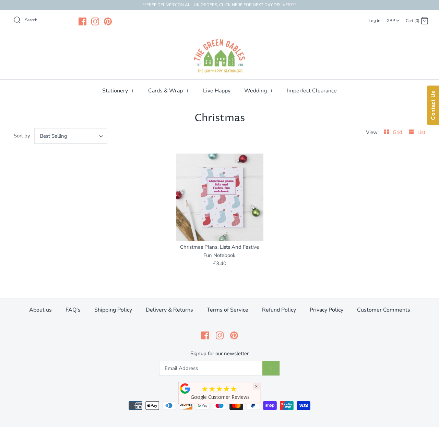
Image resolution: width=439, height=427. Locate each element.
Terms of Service (227, 310)
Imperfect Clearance (312, 90)
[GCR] (185, 388)
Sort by (22, 135)
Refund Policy (279, 310)
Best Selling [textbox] (53, 136)
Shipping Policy (113, 310)
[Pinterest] (108, 21)
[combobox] (393, 18)
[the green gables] (219, 56)
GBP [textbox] (393, 18)
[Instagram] (95, 21)
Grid (398, 132)
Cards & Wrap (168, 90)
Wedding (258, 90)
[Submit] (271, 368)
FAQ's (73, 310)
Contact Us (433, 105)
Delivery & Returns (169, 310)
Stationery (118, 90)
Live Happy (216, 90)
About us (40, 310)
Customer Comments (383, 310)
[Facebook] (82, 21)
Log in (374, 20)
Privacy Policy (326, 310)
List (421, 132)
